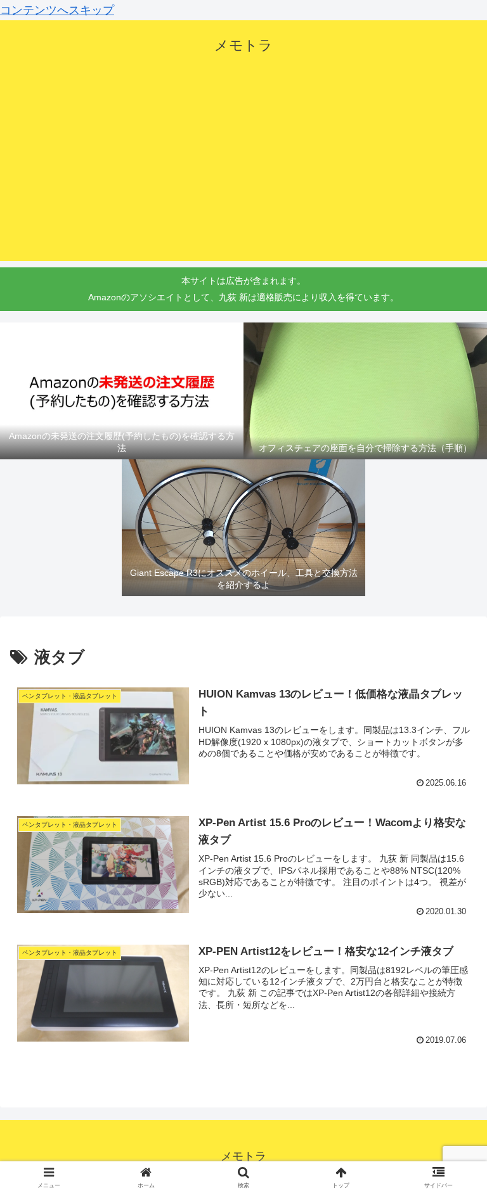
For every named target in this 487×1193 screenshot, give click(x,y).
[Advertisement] (243, 172)
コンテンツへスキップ (57, 10)
